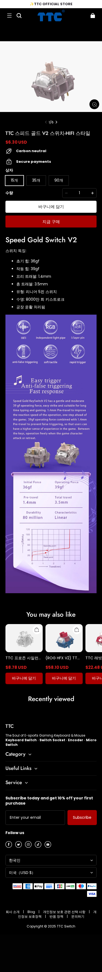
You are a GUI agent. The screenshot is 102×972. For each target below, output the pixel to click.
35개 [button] (36, 180)
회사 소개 (13, 911)
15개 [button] (14, 180)
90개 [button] (58, 180)
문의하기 (77, 916)
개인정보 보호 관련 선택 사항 (64, 911)
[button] (9, 15)
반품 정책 (57, 916)
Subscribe (82, 817)
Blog (31, 911)
